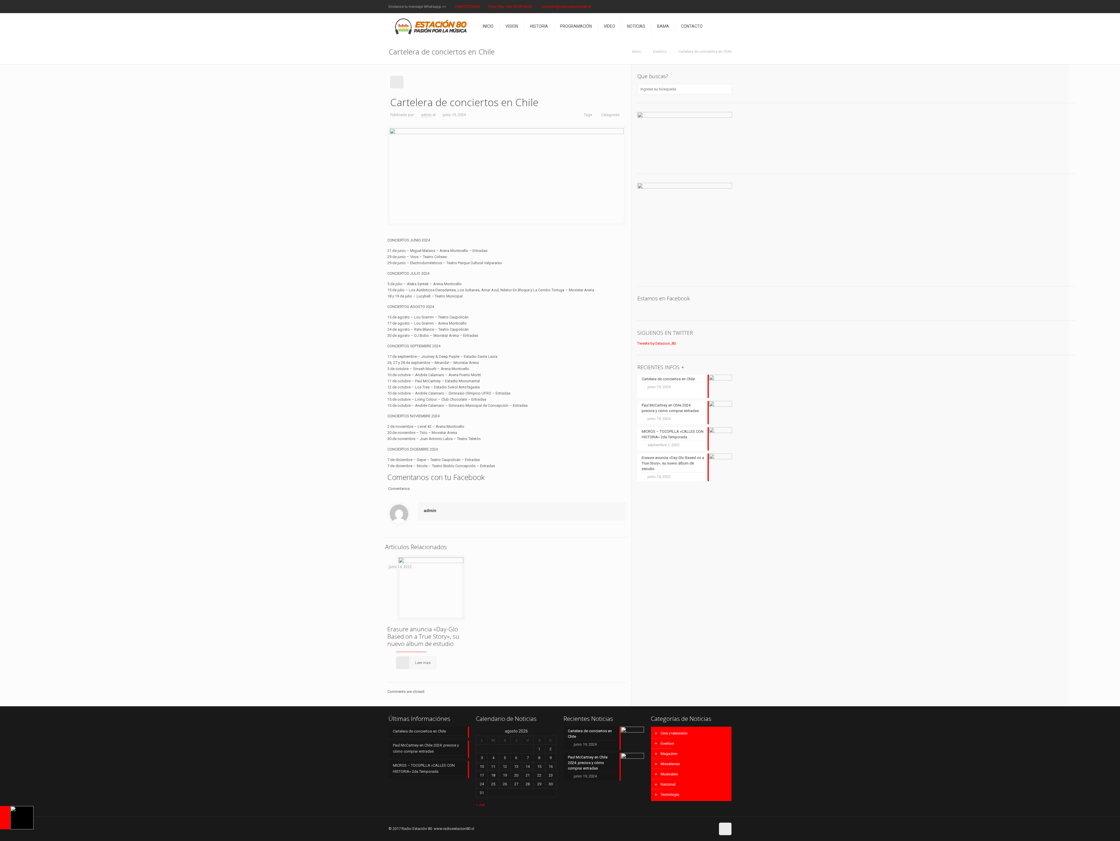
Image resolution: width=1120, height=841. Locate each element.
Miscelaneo (670, 764)
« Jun (480, 805)
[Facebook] (713, 6)
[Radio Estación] (431, 26)
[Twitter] (721, 6)
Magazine (669, 753)
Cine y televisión (674, 733)
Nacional (668, 784)
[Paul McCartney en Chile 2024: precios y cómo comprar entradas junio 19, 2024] (17, 817)
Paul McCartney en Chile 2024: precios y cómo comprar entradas (426, 748)
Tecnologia (670, 794)
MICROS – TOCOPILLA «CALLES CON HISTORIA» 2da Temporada (424, 768)
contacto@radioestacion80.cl (566, 6)
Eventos (659, 51)
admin (426, 115)
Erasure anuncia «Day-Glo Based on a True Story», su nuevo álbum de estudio (423, 636)
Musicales (669, 774)
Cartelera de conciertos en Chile (419, 731)
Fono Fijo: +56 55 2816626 (510, 6)
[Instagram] (728, 6)
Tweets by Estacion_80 (656, 343)
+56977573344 (467, 6)
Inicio (636, 51)
